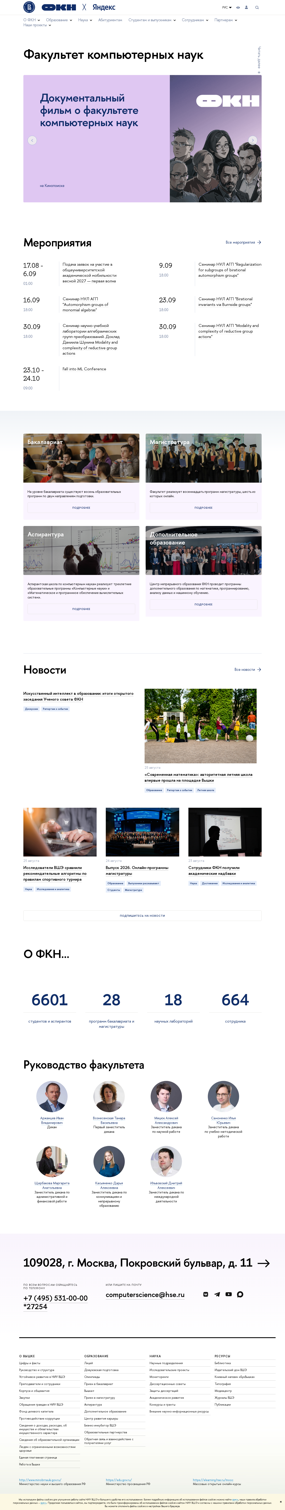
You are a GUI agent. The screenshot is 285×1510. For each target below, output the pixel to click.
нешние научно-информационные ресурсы (179, 1411)
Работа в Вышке (29, 1464)
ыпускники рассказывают (143, 883)
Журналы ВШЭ (224, 1398)
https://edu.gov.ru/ (119, 1480)
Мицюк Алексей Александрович (166, 1120)
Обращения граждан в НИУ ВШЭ (41, 1404)
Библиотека (223, 1363)
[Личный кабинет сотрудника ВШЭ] (246, 7)
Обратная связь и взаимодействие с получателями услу (108, 1441)
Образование (154, 790)
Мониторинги (159, 1377)
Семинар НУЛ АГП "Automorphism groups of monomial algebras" (85, 304)
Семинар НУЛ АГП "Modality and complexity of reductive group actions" (228, 331)
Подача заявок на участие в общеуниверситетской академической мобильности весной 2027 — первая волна (89, 272)
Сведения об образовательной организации (49, 1440)
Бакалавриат (45, 442)
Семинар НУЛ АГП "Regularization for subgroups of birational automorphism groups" (229, 269)
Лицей (88, 1363)
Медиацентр (223, 1391)
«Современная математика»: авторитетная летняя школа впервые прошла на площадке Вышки (198, 777)
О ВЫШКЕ (27, 1356)
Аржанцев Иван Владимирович (52, 1120)
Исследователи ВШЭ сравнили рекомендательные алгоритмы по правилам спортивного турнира (55, 873)
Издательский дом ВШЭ (231, 1370)
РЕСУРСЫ (223, 1356)
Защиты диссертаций (164, 1391)
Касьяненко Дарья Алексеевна (109, 1185)
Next (252, 140)
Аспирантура (46, 534)
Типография (223, 1384)
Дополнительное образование (174, 538)
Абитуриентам (110, 20)
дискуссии (31, 709)
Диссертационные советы (168, 1384)
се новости (245, 669)
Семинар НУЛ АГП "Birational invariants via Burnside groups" (225, 301)
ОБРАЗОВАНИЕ (96, 1356)
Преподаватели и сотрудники (39, 1384)
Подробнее (81, 508)
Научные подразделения (166, 1363)
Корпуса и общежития (34, 1391)
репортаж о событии (55, 709)
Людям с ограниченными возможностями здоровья (47, 1448)
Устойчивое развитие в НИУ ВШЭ (42, 1377)
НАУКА (155, 1356)
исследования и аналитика (53, 889)
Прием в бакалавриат (98, 1384)
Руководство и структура (36, 1370)
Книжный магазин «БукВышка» (235, 1377)
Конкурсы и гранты (162, 1404)
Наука (28, 889)
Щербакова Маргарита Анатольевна (52, 1185)
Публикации (223, 1404)
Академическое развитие (167, 1398)
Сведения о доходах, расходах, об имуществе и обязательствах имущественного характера (43, 1429)
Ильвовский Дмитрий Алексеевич (166, 1185)
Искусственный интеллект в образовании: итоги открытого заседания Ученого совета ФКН (78, 696)
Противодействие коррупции (39, 1418)
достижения (210, 883)
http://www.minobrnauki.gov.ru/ (40, 1480)
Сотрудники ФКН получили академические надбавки (214, 870)
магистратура (133, 890)
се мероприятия (240, 242)
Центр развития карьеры (101, 1418)
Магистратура (170, 442)
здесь (235, 1499)
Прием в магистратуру (99, 1398)
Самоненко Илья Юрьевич (223, 1120)
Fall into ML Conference (84, 369)
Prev (32, 140)
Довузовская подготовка (101, 1370)
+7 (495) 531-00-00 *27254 (55, 1302)
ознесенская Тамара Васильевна (109, 1120)
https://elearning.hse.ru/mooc (213, 1480)
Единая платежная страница (38, 1457)
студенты (113, 890)
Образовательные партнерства (105, 1432)
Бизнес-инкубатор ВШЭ (100, 1425)
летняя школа (205, 790)
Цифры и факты (29, 1363)
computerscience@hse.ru (145, 1294)
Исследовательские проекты (169, 1370)
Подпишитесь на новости (142, 916)
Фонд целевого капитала (36, 1411)
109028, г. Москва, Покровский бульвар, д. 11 (137, 1262)
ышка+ (89, 1391)
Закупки (24, 1398)
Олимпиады (92, 1377)
